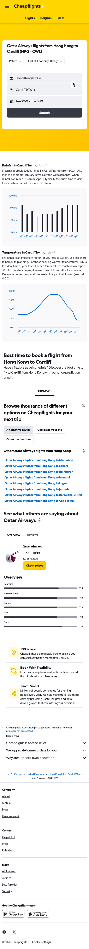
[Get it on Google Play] (13, 913)
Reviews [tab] (32, 534)
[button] (7, 6)
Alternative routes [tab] (18, 429)
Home (6, 774)
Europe (18, 774)
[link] (34, 565)
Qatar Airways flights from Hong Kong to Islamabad (39, 460)
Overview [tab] (13, 534)
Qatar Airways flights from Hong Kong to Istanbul (37, 477)
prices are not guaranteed (19, 730)
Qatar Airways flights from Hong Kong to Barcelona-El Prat (43, 494)
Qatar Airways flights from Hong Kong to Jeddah (37, 489)
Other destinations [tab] (18, 439)
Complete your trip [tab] (50, 429)
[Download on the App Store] (38, 913)
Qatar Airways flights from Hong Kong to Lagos (36, 483)
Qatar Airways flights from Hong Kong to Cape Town (39, 500)
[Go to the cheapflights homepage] (29, 6)
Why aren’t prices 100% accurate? (30, 758)
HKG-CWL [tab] (44, 391)
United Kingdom (35, 774)
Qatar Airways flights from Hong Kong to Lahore (36, 465)
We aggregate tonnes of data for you (31, 750)
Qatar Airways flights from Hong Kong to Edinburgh (39, 471)
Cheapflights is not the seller (26, 743)
